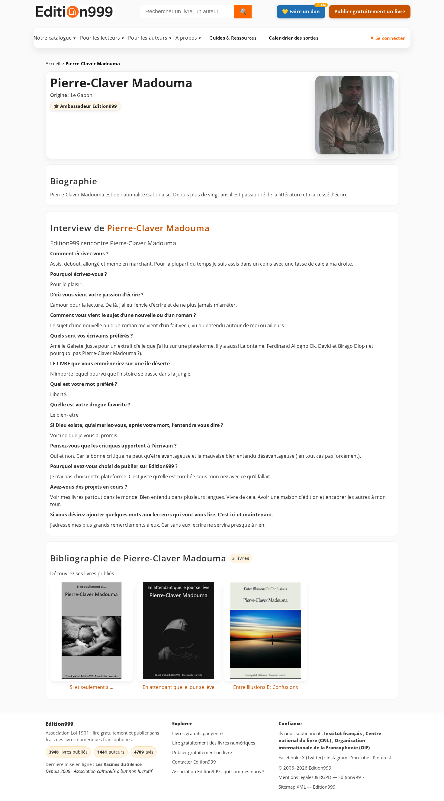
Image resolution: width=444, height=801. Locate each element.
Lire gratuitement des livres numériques (213, 743)
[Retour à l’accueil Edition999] (74, 10)
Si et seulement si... (91, 687)
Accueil (54, 63)
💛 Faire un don (301, 11)
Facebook (289, 758)
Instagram (338, 758)
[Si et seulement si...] (91, 631)
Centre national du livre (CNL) (329, 737)
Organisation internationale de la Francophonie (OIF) (324, 744)
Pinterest (382, 758)
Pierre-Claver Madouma (158, 228)
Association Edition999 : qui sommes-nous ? (218, 771)
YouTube (360, 758)
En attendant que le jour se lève (178, 687)
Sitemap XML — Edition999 (307, 787)
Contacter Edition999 (194, 762)
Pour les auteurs (149, 37)
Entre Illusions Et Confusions (265, 687)
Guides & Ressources (232, 38)
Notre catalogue (55, 37)
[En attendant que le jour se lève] (178, 631)
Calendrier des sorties (293, 38)
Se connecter (390, 38)
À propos (188, 37)
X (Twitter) (313, 758)
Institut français (343, 733)
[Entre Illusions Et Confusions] (265, 631)
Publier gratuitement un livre (369, 11)
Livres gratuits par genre (197, 733)
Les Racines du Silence (118, 764)
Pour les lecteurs (102, 37)
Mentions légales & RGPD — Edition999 (319, 777)
